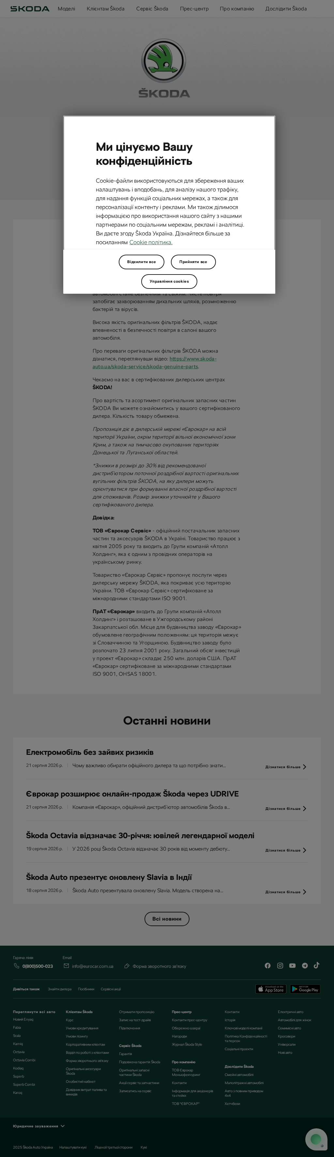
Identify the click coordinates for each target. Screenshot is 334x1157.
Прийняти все (193, 262)
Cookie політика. (151, 242)
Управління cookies (169, 281)
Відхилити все (141, 262)
